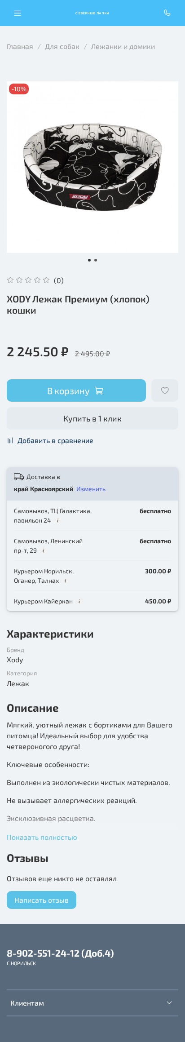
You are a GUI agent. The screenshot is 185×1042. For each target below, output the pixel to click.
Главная (20, 46)
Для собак (62, 46)
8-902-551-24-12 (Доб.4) (60, 952)
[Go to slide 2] (95, 260)
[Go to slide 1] (89, 260)
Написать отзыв (41, 900)
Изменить (91, 488)
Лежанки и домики (123, 46)
